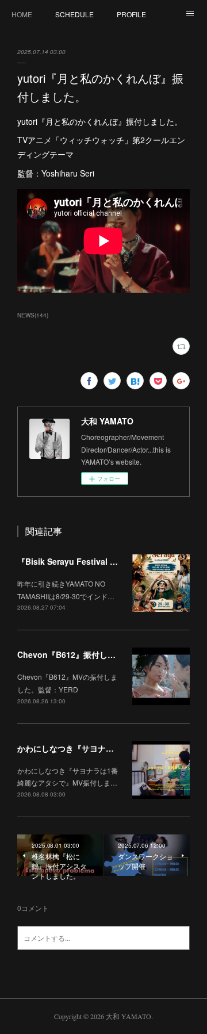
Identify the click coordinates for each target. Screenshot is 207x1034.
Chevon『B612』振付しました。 (78, 654)
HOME (22, 14)
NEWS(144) (32, 315)
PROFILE (131, 14)
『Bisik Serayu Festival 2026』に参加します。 (105, 561)
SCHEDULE (74, 14)
